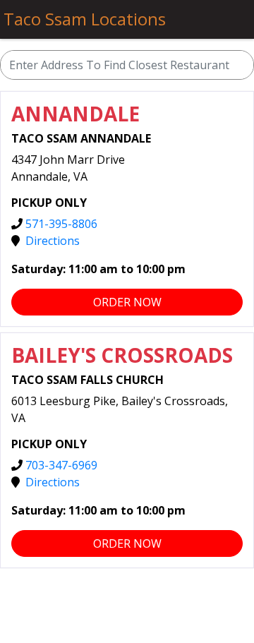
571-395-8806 (61, 224)
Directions (52, 240)
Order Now (127, 302)
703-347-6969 (61, 465)
